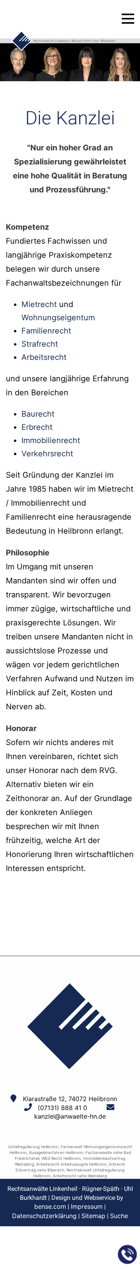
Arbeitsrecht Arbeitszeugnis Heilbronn (71, 1164)
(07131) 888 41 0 (62, 1108)
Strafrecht (39, 344)
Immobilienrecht (50, 440)
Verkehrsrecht (47, 453)
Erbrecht (36, 427)
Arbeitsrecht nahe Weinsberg (80, 1175)
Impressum (87, 1206)
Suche (119, 1216)
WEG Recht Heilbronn (61, 1158)
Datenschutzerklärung (44, 1216)
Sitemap (93, 1216)
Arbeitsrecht (43, 357)
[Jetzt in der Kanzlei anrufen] (127, 1255)
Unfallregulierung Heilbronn (33, 1146)
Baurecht (37, 414)
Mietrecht (39, 304)
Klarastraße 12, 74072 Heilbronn (70, 1099)
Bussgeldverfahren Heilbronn (56, 1152)
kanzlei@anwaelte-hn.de (70, 1116)
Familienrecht (46, 330)
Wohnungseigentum (58, 317)
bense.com (50, 1206)
